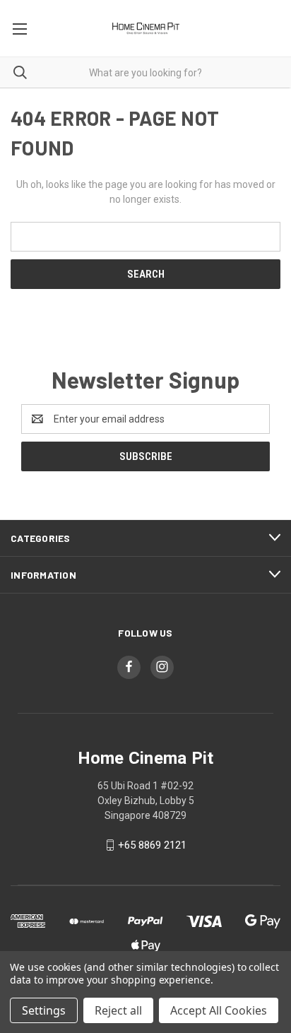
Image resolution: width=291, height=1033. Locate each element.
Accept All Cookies (218, 1010)
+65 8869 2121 (152, 845)
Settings (44, 1010)
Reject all (118, 1010)
